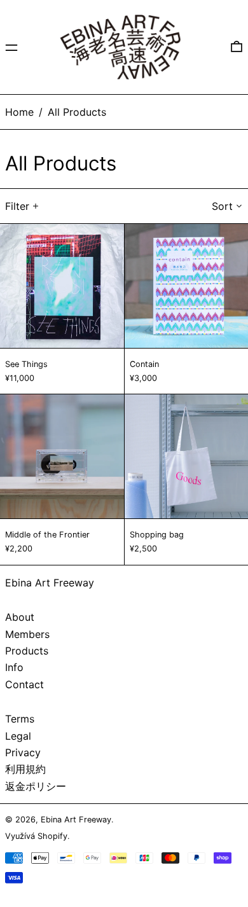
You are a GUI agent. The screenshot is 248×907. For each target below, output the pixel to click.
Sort (222, 206)
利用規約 (25, 769)
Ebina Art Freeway (49, 582)
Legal (18, 736)
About (19, 617)
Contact (24, 684)
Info (14, 667)
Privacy (23, 752)
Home (19, 112)
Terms (19, 718)
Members (27, 634)
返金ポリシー (35, 786)
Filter (17, 206)
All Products (77, 112)
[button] (236, 47)
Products (26, 650)
